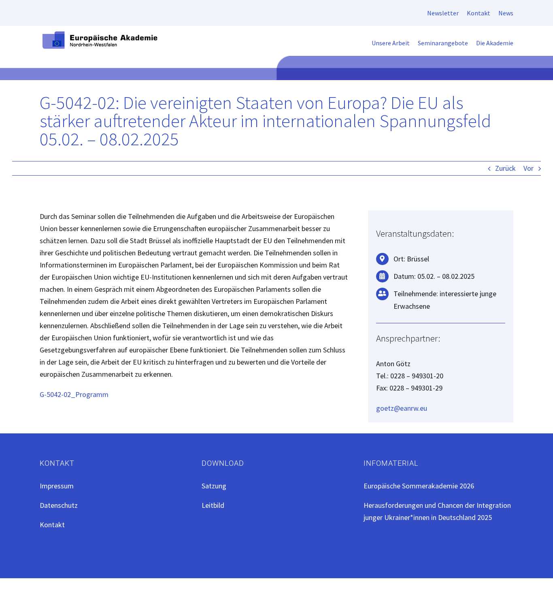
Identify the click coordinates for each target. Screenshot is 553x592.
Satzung (214, 485)
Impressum (57, 485)
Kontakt (52, 524)
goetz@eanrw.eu (401, 408)
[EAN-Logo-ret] (100, 33)
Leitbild (213, 505)
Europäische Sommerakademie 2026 (419, 485)
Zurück (505, 168)
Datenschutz (59, 505)
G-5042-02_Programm (74, 394)
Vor (528, 168)
